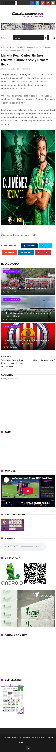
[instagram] (53, 3)
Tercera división (16, 47)
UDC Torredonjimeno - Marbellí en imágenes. (24, 288)
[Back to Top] (28, 748)
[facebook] (32, 3)
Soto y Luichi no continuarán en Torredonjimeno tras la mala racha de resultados (26, 342)
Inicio (4, 38)
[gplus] (43, 3)
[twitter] (37, 3)
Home (3, 47)
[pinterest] (48, 3)
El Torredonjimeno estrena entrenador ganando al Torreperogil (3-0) (27, 314)
